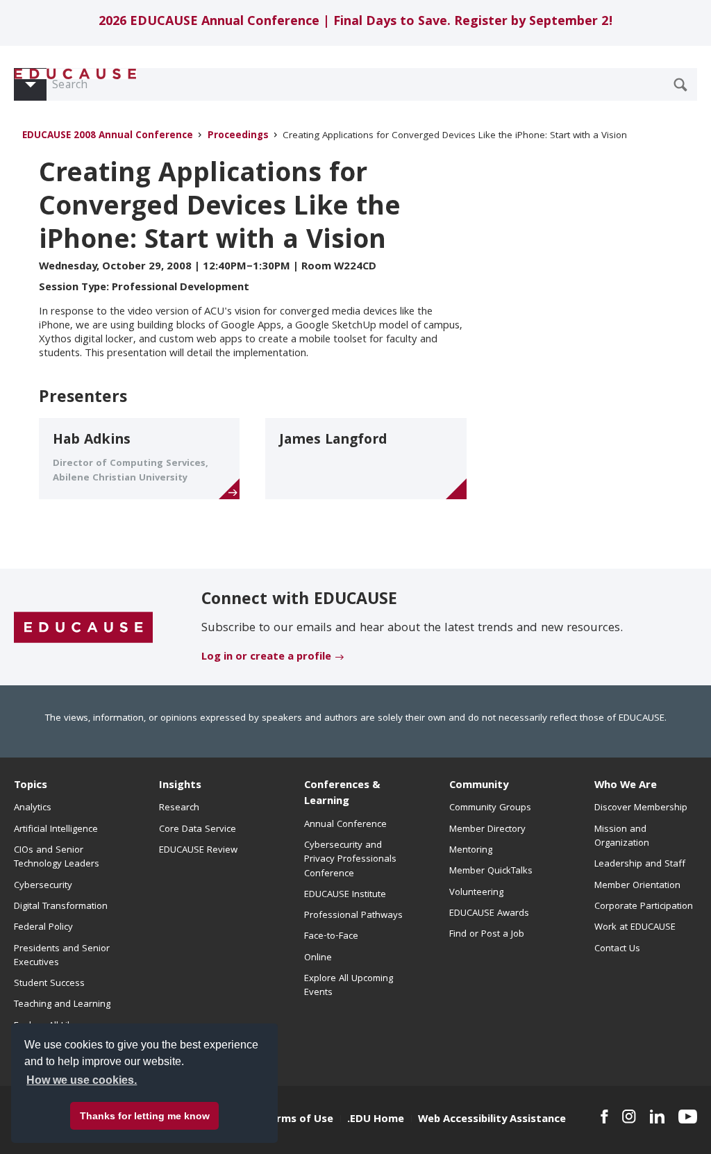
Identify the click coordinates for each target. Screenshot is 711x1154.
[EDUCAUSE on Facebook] (604, 1116)
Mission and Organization (621, 836)
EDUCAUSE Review (198, 850)
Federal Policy (43, 927)
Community (478, 786)
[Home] (75, 74)
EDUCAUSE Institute (345, 895)
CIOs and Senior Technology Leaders (56, 857)
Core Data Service (197, 829)
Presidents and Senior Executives (62, 956)
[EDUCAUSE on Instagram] (629, 1116)
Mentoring (470, 850)
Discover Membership (640, 808)
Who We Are (625, 786)
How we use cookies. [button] (81, 1080)
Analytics (32, 808)
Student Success (49, 984)
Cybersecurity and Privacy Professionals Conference (350, 860)
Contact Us (617, 949)
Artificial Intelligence (56, 829)
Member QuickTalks (491, 871)
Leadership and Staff (639, 864)
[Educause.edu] (83, 628)
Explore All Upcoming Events (348, 986)
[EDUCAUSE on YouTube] (687, 1116)
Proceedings (238, 136)
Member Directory (487, 829)
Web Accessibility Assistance (492, 1120)
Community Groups (490, 808)
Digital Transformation (61, 906)
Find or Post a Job (486, 934)
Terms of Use (298, 1120)
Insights (180, 786)
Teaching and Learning (62, 1004)
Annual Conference (345, 825)
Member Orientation (637, 886)
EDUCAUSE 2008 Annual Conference (107, 136)
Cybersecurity (43, 886)
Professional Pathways (353, 915)
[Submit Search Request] (680, 84)
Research (179, 808)
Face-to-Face (331, 936)
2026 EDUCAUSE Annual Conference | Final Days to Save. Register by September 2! (356, 22)
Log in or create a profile (266, 658)
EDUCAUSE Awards (489, 913)
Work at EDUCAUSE (635, 927)
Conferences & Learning (342, 794)
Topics (30, 786)
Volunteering (476, 893)
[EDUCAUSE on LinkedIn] (657, 1116)
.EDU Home (375, 1120)
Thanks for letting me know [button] (145, 1115)
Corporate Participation (643, 906)
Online (318, 958)
